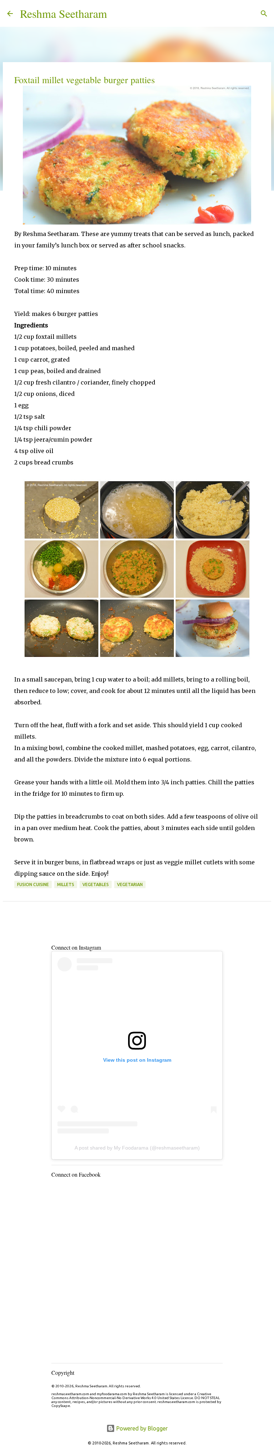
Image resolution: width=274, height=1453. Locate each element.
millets (65, 884)
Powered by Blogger (141, 1428)
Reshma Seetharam (63, 13)
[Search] (117, 13)
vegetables (95, 884)
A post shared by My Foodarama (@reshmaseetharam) (137, 1148)
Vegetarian (130, 884)
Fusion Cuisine (33, 884)
